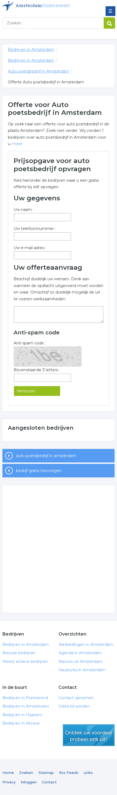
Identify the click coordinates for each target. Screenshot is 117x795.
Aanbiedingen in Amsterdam (86, 644)
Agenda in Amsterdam (80, 652)
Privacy (9, 782)
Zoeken (26, 772)
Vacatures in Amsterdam (82, 669)
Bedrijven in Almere (21, 723)
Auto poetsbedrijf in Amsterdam (38, 71)
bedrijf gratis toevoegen (38, 470)
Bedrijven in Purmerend (25, 697)
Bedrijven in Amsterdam (41, 6)
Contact (49, 782)
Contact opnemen (76, 697)
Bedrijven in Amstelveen (25, 706)
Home (8, 772)
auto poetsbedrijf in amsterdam (46, 455)
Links (88, 772)
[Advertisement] (58, 549)
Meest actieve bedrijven (25, 661)
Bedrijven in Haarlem (22, 714)
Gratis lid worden (74, 706)
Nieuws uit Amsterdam (81, 661)
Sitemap (46, 772)
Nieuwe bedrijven (19, 652)
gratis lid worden (89, 735)
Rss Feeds (68, 772)
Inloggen (29, 782)
